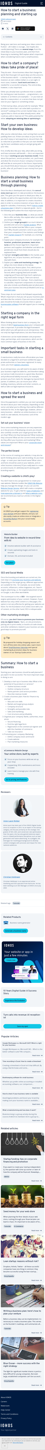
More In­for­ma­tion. (18, 1443)
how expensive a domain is (11, 493)
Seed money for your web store (19, 1211)
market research (15, 235)
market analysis (30, 225)
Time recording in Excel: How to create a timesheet (22, 1061)
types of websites (33, 491)
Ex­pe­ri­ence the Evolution (15, 1000)
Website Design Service (10, 488)
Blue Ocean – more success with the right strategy (21, 1364)
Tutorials (16, 903)
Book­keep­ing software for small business (18, 1078)
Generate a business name (15, 931)
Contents (8, 37)
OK (5, 1446)
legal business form (21, 325)
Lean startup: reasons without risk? (21, 1261)
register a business (21, 365)
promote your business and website (26, 580)
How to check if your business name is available (20, 1094)
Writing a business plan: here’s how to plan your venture (22, 1312)
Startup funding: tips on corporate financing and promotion (20, 1160)
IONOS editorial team (8, 19)
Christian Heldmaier (11, 877)
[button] (22, 962)
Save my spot (22, 1026)
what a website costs (34, 493)
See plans (10, 563)
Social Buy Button (10, 519)
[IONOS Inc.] (22, 1425)
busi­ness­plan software (10, 304)
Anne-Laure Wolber (11, 821)
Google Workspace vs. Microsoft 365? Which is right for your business (22, 1044)
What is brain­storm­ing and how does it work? (19, 1110)
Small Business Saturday (18, 647)
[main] (22, 476)
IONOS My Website (35, 483)
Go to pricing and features (16, 779)
